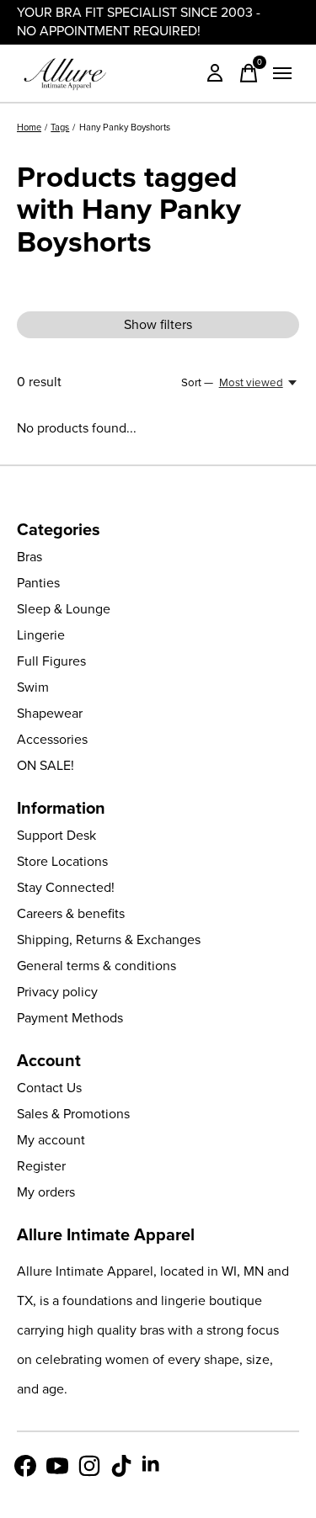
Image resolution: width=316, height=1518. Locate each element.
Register (41, 1166)
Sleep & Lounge (63, 608)
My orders (46, 1192)
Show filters (158, 324)
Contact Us (49, 1087)
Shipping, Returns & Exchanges (109, 939)
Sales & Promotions (73, 1113)
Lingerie (41, 635)
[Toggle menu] (282, 73)
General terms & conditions (96, 965)
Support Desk (56, 835)
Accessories (52, 739)
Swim (33, 687)
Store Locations (62, 861)
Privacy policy (57, 991)
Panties (38, 582)
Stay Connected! (66, 887)
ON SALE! (45, 765)
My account (51, 1139)
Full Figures (51, 661)
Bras (29, 556)
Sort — (197, 382)
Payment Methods (70, 1017)
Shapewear (50, 713)
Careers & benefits (71, 913)
